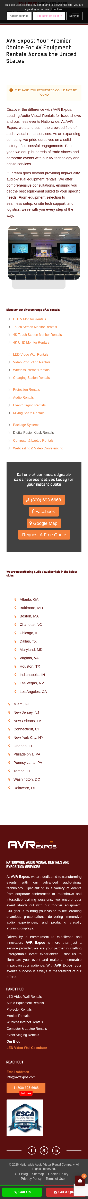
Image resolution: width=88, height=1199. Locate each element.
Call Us (24, 1192)
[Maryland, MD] (15, 649)
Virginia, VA (29, 658)
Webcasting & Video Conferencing (38, 448)
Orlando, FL (23, 746)
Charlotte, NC (31, 625)
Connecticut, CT (27, 729)
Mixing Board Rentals (28, 413)
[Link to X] (44, 1150)
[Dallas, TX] (15, 641)
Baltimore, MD (31, 608)
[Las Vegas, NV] (15, 683)
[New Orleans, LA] (9, 720)
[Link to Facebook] (32, 1150)
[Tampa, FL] (9, 771)
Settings (74, 15)
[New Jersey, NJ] (9, 712)
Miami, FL (22, 704)
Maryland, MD (31, 650)
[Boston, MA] (15, 616)
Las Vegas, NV (32, 683)
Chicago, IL (29, 633)
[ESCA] (25, 1117)
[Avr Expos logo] (32, 845)
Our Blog (13, 1041)
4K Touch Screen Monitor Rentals (37, 334)
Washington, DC (27, 779)
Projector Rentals (19, 1009)
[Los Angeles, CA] (15, 691)
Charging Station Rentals (31, 377)
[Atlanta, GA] (15, 599)
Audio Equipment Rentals (25, 1003)
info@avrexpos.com (21, 1077)
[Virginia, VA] (15, 658)
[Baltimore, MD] (15, 608)
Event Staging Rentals (29, 405)
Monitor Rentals (18, 1016)
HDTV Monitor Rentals (29, 319)
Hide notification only (49, 15)
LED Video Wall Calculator (27, 1048)
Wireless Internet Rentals (31, 370)
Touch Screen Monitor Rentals (35, 327)
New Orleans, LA (27, 721)
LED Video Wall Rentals (30, 354)
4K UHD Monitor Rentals (31, 342)
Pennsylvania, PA (28, 763)
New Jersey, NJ (26, 712)
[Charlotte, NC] (15, 624)
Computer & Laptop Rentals (33, 440)
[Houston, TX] (15, 666)
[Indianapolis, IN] (15, 674)
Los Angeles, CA (33, 692)
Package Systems (26, 425)
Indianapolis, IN (32, 675)
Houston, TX (30, 666)
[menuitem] (21, 1174)
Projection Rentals (26, 389)
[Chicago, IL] (15, 633)
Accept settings (19, 15)
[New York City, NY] (9, 737)
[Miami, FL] (9, 704)
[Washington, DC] (9, 779)
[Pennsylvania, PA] (9, 762)
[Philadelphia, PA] (9, 754)
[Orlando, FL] (9, 746)
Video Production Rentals (31, 362)
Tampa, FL (22, 771)
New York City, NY (28, 738)
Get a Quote (68, 1192)
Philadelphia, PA (27, 754)
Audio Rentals (23, 397)
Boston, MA (29, 616)
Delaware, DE (25, 788)
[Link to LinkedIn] (56, 1150)
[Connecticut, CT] (9, 729)
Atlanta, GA (29, 599)
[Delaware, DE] (9, 788)
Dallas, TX (28, 641)
